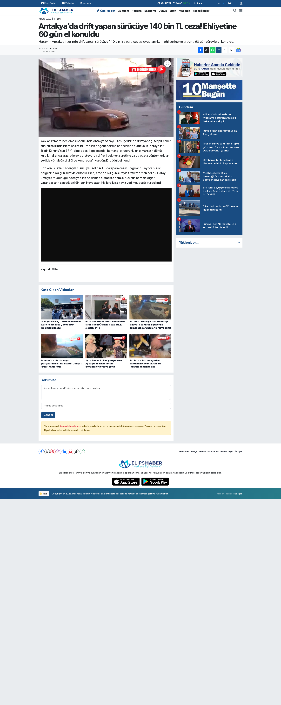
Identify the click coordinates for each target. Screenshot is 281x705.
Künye (194, 451)
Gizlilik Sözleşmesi (209, 451)
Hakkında (184, 451)
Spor (173, 10)
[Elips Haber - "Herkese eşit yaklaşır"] (56, 10)
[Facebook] (41, 451)
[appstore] (126, 481)
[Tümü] (238, 242)
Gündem (123, 10)
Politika (137, 10)
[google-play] (155, 481)
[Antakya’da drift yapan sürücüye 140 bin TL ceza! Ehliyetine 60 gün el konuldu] (106, 97)
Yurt (60, 19)
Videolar (69, 3)
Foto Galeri (50, 3)
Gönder (48, 415)
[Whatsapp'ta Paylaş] (212, 50)
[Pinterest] (53, 451)
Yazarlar (87, 3)
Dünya (163, 10)
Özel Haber (107, 10)
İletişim (238, 451)
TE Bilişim (237, 494)
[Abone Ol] (238, 50)
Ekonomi (150, 10)
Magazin (184, 10)
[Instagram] (58, 451)
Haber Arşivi (227, 451)
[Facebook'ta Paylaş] (200, 50)
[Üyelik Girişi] (239, 3)
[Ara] (235, 11)
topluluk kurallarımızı (71, 426)
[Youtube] (70, 451)
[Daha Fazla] (218, 50)
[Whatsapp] (82, 451)
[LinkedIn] (64, 451)
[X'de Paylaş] (206, 50)
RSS (45, 494)
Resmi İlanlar (201, 10)
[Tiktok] (76, 451)
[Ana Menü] (240, 11)
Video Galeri (46, 19)
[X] (47, 451)
